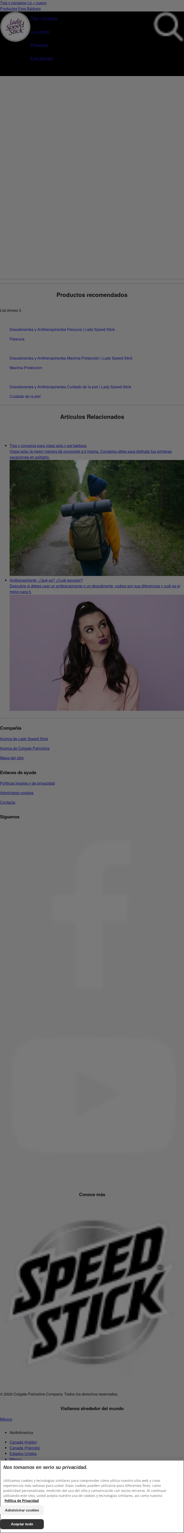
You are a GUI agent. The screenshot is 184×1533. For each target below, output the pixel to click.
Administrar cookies (22, 1510)
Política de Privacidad (22, 1500)
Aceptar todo (22, 1524)
